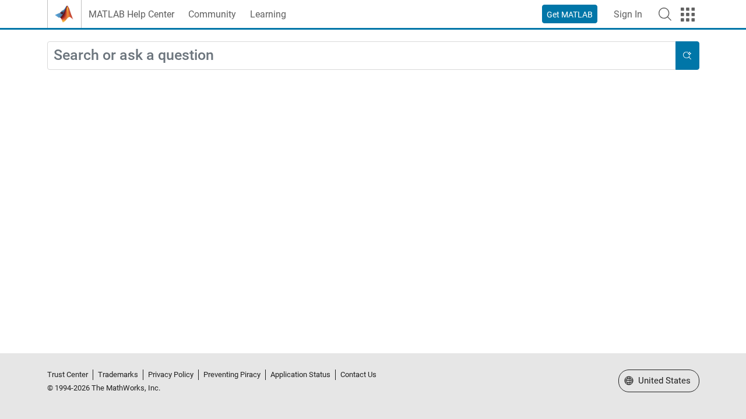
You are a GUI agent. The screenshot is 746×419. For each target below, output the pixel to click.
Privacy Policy (170, 374)
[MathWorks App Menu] (688, 15)
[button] (665, 14)
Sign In (628, 14)
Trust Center (67, 374)
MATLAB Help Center (131, 14)
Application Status (300, 374)
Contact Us (358, 374)
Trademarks (118, 374)
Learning (268, 14)
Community (212, 14)
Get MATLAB (570, 14)
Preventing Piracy (232, 374)
